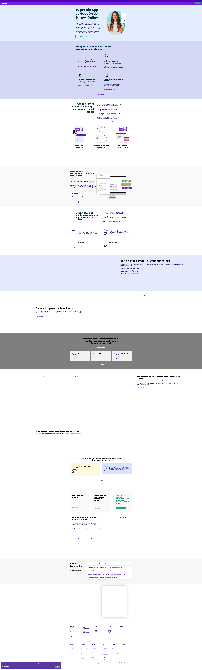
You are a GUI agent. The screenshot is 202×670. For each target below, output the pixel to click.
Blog (123, 646)
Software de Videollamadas (85, 651)
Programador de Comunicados (104, 650)
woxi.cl (71, 632)
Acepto (57, 666)
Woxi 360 (113, 646)
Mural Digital (82, 653)
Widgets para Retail (105, 652)
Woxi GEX (103, 646)
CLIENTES (183, 0)
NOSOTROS (179, 0)
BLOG (186, 0)
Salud (113, 648)
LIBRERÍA (189, 0)
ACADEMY (192, 0)
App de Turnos (93, 654)
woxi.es (121, 627)
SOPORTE (199, 0)
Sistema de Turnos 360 (84, 648)
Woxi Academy (124, 651)
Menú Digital (82, 655)
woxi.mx (96, 631)
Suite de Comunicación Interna (95, 648)
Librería (123, 648)
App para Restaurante (94, 655)
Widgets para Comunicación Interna (106, 655)
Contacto (71, 651)
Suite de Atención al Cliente (95, 646)
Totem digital (104, 659)
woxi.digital (72, 627)
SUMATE (196, 0)
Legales (71, 653)
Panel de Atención (104, 648)
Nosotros (71, 646)
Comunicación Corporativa (116, 653)
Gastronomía (114, 655)
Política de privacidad (5, 666)
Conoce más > (140, 387)
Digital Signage (83, 656)
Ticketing (82, 646)
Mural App (92, 657)
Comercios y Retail (115, 651)
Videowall (82, 658)
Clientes (71, 648)
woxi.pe (71, 637)
